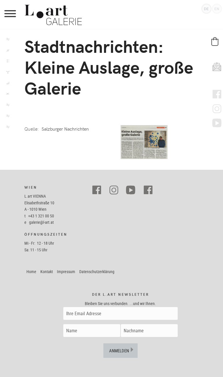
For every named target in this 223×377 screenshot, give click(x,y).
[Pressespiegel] (6, 105)
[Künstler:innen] (6, 51)
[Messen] (6, 84)
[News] (6, 73)
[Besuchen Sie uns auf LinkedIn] (150, 190)
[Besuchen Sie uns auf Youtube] (133, 190)
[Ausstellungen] (6, 40)
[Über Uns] (6, 116)
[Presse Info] (6, 94)
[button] (215, 41)
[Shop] (6, 62)
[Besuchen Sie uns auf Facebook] (99, 190)
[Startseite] (120, 14)
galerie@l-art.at (41, 222)
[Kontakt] (6, 127)
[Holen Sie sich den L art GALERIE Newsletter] (215, 65)
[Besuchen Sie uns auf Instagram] (116, 190)
